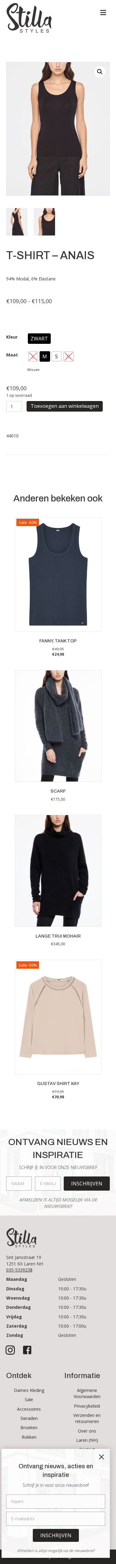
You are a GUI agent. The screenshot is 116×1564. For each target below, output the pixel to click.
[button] (99, 71)
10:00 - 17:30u (72, 1289)
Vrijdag (14, 1317)
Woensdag (18, 1298)
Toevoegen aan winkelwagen (65, 406)
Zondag (14, 1335)
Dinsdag (15, 1289)
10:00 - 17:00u (72, 1326)
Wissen (33, 369)
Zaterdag (16, 1326)
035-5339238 (19, 1270)
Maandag (16, 1279)
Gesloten (67, 1279)
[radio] (39, 338)
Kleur (12, 337)
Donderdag (18, 1307)
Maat (12, 355)
